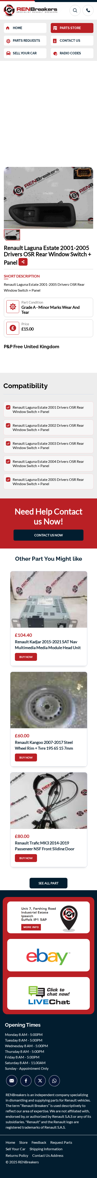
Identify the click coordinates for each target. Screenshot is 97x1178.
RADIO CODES (70, 53)
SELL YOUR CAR (25, 53)
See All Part (48, 883)
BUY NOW (25, 657)
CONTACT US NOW (48, 535)
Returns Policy (17, 1155)
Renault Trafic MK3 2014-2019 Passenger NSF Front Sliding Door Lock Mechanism (44, 845)
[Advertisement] (48, 111)
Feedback (39, 1142)
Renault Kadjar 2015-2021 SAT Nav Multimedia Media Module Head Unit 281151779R (48, 644)
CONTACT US (70, 40)
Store (23, 1142)
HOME (17, 28)
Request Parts (61, 1142)
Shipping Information (46, 1149)
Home (10, 1142)
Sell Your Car (15, 1149)
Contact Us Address (47, 1155)
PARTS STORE (70, 28)
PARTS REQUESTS (26, 40)
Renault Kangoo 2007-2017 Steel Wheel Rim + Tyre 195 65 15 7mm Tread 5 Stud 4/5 (44, 745)
